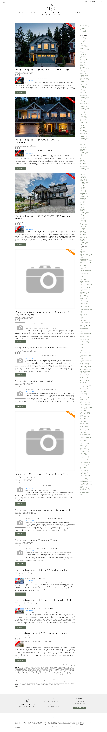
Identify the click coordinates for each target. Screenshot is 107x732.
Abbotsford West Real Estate (60, 667)
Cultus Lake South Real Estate (33, 671)
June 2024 (83, 61)
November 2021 (84, 95)
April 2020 (83, 114)
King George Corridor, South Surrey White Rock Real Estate (86, 387)
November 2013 (84, 209)
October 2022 (83, 81)
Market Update (77, 12)
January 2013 (83, 223)
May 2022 (82, 89)
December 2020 (84, 103)
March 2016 (83, 176)
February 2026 (84, 46)
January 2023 (83, 76)
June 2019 (82, 125)
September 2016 (84, 168)
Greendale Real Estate (86, 369)
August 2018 (83, 139)
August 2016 (83, 169)
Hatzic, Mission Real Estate (24, 222)
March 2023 (83, 73)
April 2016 (82, 174)
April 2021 (82, 102)
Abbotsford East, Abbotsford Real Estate (27, 146)
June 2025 (83, 54)
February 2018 (83, 147)
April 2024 (83, 64)
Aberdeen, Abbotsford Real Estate (38, 668)
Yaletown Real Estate (45, 684)
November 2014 (84, 193)
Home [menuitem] (18, 12)
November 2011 (84, 239)
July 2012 (82, 228)
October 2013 (83, 210)
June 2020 (83, 113)
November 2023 (84, 68)
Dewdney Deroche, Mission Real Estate (33, 672)
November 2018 (84, 135)
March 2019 (83, 128)
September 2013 (84, 212)
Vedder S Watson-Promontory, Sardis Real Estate (26, 683)
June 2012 (82, 229)
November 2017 (84, 149)
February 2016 (83, 177)
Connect (99, 2)
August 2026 (83, 38)
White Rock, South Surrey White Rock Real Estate (29, 603)
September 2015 (84, 182)
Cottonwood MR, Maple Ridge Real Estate (50, 670)
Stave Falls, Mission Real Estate (62, 682)
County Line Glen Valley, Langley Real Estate (66, 670)
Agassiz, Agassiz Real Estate (50, 668)
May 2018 (82, 144)
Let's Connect (79, 707)
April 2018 (82, 146)
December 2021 (84, 94)
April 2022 (83, 91)
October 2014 (83, 195)
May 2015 (82, 187)
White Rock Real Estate (63, 683)
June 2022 (83, 87)
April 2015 (82, 188)
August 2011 (83, 244)
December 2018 (84, 133)
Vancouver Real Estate (86, 469)
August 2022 (83, 84)
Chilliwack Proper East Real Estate (59, 669)
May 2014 (82, 203)
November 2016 (84, 166)
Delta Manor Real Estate (57, 671)
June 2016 (82, 173)
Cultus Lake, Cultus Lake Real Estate (45, 671)
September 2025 (84, 49)
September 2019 (84, 124)
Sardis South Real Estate (37, 682)
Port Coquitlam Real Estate (46, 680)
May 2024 (82, 62)
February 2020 (84, 117)
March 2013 (83, 220)
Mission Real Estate (85, 412)
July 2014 (82, 199)
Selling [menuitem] (67, 12)
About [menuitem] (86, 12)
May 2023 (82, 70)
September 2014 (84, 196)
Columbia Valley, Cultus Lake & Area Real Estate (33, 670)
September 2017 (84, 152)
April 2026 (83, 43)
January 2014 (83, 207)
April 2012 (82, 231)
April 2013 (82, 218)
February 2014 (83, 206)
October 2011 (83, 240)
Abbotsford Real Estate (50, 667)
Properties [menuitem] (25, 12)
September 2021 (84, 97)
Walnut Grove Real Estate (40, 683)
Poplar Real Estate (26, 680)
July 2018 (82, 141)
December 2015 (84, 179)
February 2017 (83, 163)
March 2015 (83, 190)
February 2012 (83, 234)
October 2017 (83, 150)
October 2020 (83, 106)
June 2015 (82, 185)
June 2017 (82, 157)
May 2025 (82, 56)
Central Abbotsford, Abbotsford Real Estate (45, 669)
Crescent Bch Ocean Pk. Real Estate (21, 671)
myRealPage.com (56, 717)
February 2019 (83, 130)
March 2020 (83, 116)
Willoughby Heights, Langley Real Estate (27, 637)
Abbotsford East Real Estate (25, 667)
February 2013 (83, 221)
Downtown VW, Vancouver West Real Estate (49, 672)
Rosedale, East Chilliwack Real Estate (51, 681)
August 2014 (83, 198)
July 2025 (82, 53)
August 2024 (83, 59)
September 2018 (84, 138)
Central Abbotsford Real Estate (30, 669)
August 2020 (83, 109)
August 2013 (83, 214)
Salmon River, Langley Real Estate (64, 681)
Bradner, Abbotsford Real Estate (62, 668)
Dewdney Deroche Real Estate (20, 672)
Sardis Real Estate (29, 682)
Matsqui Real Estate (85, 402)
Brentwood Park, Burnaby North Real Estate (28, 513)
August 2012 (83, 226)
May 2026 (82, 42)
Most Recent (83, 37)
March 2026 (83, 45)
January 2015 (83, 192)
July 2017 (82, 155)
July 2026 (82, 40)
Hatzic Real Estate (84, 380)
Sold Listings (83, 33)
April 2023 (83, 72)
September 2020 (84, 108)
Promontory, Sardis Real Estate (66, 680)
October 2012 (83, 225)
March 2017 (83, 161)
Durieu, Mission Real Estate (62, 672)
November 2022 (84, 79)
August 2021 (83, 98)
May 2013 (82, 217)
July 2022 (82, 86)
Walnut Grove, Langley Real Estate (52, 683)
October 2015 (83, 180)
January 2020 (84, 119)
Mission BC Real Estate (86, 407)
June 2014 (82, 201)
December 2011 (84, 237)
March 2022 (83, 92)
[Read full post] (45, 45)
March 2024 (83, 65)
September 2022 (84, 83)
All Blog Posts (83, 25)
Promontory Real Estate (56, 680)
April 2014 (82, 204)
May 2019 (82, 127)
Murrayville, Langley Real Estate (25, 573)
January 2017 (83, 165)
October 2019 (83, 122)
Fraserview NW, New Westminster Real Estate (85, 357)
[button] (79, 708)
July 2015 (82, 184)
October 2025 (83, 48)
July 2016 (82, 171)
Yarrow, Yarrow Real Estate (54, 684)
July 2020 (82, 111)
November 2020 (84, 105)
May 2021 (82, 100)
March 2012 (83, 233)
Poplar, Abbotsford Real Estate (35, 680)
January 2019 (83, 132)
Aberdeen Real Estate (28, 668)
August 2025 (83, 51)
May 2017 (82, 158)
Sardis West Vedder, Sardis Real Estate (49, 682)
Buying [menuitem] (33, 12)
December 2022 (84, 78)
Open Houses (83, 31)
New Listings (83, 30)
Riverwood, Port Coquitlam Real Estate (22, 681)
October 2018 (83, 136)
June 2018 (82, 143)
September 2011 (84, 242)
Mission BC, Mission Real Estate (25, 73)
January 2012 (83, 236)
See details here (29, 80)
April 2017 (82, 160)
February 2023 (84, 75)
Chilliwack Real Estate (70, 669)
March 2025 (83, 57)
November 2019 (84, 120)
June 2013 (82, 215)
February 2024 (84, 67)
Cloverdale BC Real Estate (19, 670)
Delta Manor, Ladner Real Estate (68, 671)
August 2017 (83, 154)
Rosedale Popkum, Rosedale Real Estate (36, 681)
